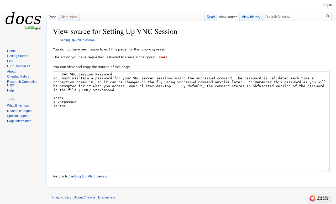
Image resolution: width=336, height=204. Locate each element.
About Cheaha (84, 197)
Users (162, 57)
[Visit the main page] (23, 21)
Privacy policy (61, 197)
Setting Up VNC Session (77, 40)
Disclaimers (106, 197)
